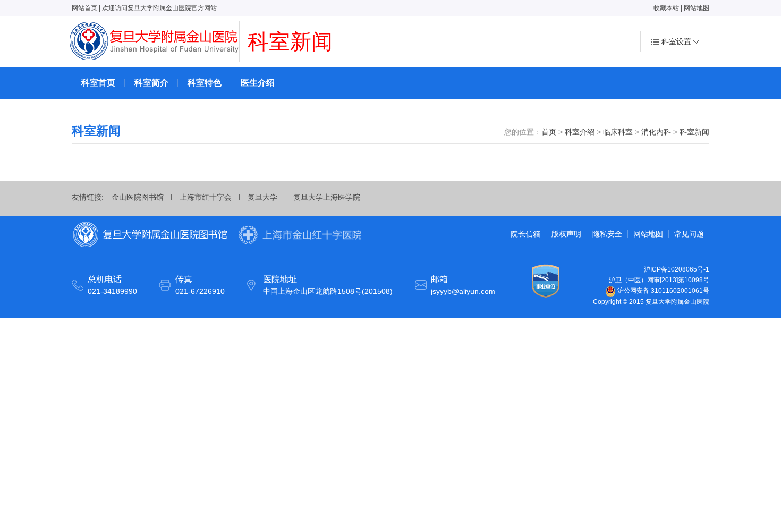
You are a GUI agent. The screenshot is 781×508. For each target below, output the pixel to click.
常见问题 (689, 234)
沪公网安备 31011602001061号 (662, 290)
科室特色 (205, 82)
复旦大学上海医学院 (326, 197)
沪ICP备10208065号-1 (676, 269)
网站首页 (84, 8)
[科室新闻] (154, 41)
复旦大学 (262, 197)
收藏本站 (666, 8)
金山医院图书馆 (138, 197)
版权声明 (566, 234)
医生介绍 (258, 82)
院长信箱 (525, 234)
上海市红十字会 (206, 197)
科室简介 (151, 82)
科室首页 (98, 82)
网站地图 (696, 8)
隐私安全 (607, 234)
